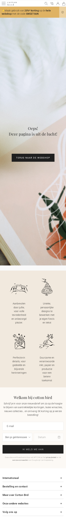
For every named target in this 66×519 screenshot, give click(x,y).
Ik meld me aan (33, 449)
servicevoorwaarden (20, 460)
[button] (62, 12)
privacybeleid (51, 457)
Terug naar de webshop (33, 157)
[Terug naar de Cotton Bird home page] (12, 5)
